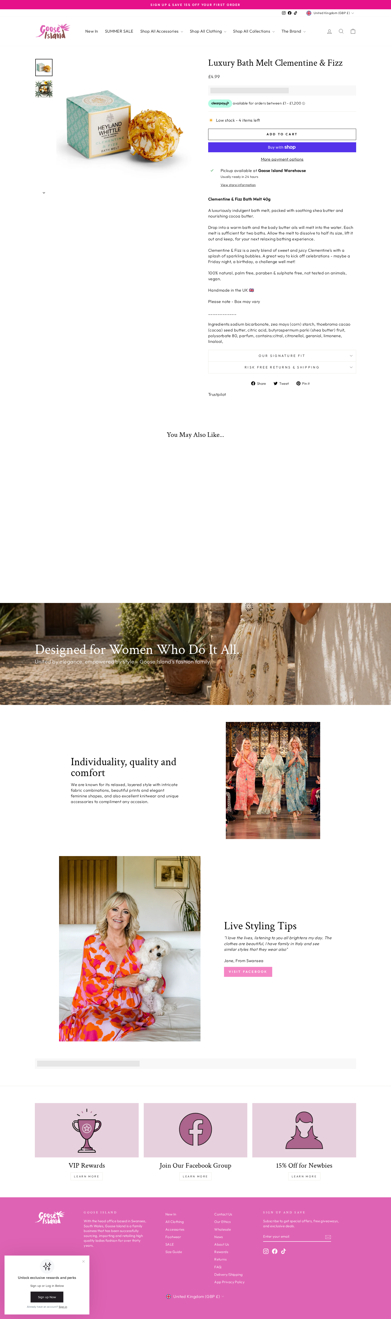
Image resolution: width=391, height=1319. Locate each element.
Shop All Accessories (160, 31)
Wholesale (222, 1229)
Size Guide (173, 1252)
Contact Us (223, 1214)
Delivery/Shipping (228, 1274)
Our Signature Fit (282, 356)
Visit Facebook (248, 972)
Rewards (221, 1252)
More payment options (282, 159)
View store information (238, 185)
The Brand (292, 31)
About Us (221, 1244)
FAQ (217, 1267)
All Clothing (174, 1222)
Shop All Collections (252, 31)
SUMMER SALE (119, 31)
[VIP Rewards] (87, 1130)
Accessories (174, 1229)
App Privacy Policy (229, 1282)
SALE (169, 1244)
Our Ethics (222, 1222)
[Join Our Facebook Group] (196, 1130)
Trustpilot (217, 394)
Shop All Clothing (206, 31)
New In (91, 31)
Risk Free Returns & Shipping (282, 367)
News (218, 1237)
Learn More (86, 1176)
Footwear (173, 1237)
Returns (220, 1259)
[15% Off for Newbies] (304, 1130)
